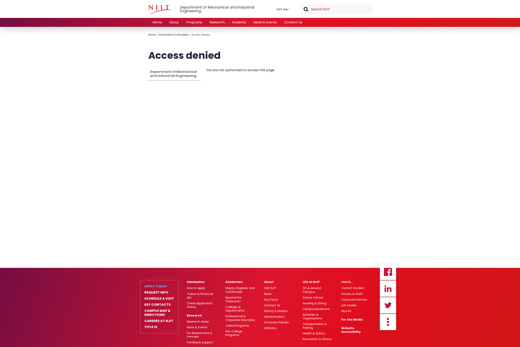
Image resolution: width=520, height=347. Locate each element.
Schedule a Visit (159, 299)
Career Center (313, 297)
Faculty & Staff (352, 294)
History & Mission (276, 311)
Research (217, 22)
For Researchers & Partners (199, 334)
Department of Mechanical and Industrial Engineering (173, 73)
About (174, 22)
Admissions (196, 282)
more (388, 322)
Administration (274, 317)
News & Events (265, 22)
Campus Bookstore (316, 309)
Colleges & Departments (235, 308)
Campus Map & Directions (157, 313)
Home (157, 22)
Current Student (352, 288)
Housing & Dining (314, 303)
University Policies (276, 322)
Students (239, 22)
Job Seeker (349, 305)
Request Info (156, 292)
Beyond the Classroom (233, 299)
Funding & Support (200, 342)
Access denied (201, 34)
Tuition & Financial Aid (200, 295)
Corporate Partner (354, 299)
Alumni (346, 311)
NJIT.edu (282, 9)
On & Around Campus (312, 290)
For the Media (352, 319)
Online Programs (237, 325)
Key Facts (271, 299)
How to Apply (196, 288)
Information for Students (173, 34)
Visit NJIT (270, 288)
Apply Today (155, 286)
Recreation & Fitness (317, 339)
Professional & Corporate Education (240, 318)
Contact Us (293, 22)
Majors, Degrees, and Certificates (240, 290)
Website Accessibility (351, 330)
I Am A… (347, 282)
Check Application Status (200, 305)
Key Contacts (157, 305)
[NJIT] (159, 10)
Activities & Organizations (312, 316)
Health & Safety (314, 333)
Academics (234, 282)
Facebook (388, 272)
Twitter (388, 305)
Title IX (150, 327)
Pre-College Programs (233, 333)
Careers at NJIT (158, 321)
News (267, 294)
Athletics (270, 328)
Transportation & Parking (315, 326)
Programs (194, 22)
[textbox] (336, 9)
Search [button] (306, 10)
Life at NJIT (311, 282)
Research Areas (198, 321)
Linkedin (388, 288)
